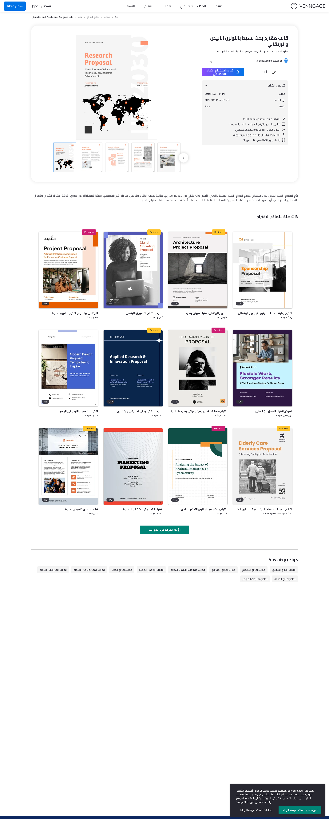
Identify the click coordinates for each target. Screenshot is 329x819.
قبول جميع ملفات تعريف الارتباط (300, 810)
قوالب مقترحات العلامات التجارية (187, 569)
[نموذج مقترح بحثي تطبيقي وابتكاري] (133, 368)
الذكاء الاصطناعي (193, 6)
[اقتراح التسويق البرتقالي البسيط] (133, 466)
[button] (267, 72)
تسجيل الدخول (40, 6)
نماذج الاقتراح (93, 17)
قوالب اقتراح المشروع (223, 569)
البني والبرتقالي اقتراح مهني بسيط (205, 313)
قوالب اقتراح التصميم (253, 569)
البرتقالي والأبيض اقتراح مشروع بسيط (75, 313)
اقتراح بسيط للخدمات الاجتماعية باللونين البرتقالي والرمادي (262, 509)
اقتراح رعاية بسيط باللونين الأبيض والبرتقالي (265, 313)
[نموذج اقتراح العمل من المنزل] (262, 368)
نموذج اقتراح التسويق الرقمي (144, 313)
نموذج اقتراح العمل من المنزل (273, 411)
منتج (219, 6)
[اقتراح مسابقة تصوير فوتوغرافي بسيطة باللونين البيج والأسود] (197, 368)
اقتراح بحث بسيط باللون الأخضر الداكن (204, 509)
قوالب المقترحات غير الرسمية (89, 569)
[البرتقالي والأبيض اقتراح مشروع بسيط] (68, 270)
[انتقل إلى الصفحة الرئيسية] (308, 6)
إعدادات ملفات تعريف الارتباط (256, 810)
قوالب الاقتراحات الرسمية (53, 569)
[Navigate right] (183, 158)
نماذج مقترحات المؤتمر (255, 578)
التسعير (130, 6)
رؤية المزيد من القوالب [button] (164, 529)
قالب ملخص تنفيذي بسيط (81, 509)
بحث (80, 17)
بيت (116, 17)
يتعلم (148, 6)
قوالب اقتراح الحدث (122, 569)
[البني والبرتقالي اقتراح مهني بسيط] (197, 270)
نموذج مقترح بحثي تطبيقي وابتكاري (140, 411)
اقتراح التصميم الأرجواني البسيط (77, 411)
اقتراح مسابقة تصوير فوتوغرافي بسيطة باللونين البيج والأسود (197, 411)
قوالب (166, 6)
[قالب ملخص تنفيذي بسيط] (68, 466)
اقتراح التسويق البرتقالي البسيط (143, 509)
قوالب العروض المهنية (151, 569)
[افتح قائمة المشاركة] (210, 60)
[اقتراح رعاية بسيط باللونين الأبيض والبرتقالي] (262, 270)
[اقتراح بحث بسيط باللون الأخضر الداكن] (197, 466)
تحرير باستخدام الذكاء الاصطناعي (219, 72)
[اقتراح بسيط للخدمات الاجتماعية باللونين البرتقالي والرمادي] (262, 466)
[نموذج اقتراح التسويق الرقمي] (133, 270)
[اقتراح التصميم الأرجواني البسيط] (68, 368)
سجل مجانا (15, 6)
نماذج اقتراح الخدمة (284, 578)
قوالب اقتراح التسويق (283, 569)
